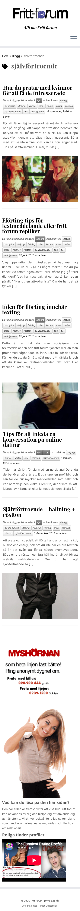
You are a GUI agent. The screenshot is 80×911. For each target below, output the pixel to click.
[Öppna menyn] (73, 38)
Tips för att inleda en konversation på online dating (32, 439)
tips (39, 100)
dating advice (12, 528)
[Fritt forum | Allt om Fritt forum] (40, 12)
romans (36, 458)
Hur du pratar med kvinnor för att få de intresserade (37, 90)
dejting (21, 106)
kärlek (18, 458)
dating (63, 100)
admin (6, 116)
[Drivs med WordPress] (57, 899)
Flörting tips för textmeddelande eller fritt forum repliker (34, 226)
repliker (16, 250)
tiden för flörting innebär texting (34, 309)
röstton (69, 106)
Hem (5, 56)
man (41, 106)
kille (40, 244)
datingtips (10, 106)
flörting (31, 244)
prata (59, 106)
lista (39, 452)
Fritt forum (36, 900)
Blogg (16, 56)
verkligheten (37, 111)
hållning (37, 528)
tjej (62, 250)
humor (8, 458)
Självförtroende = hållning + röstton (39, 511)
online (50, 106)
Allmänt (40, 239)
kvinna (32, 106)
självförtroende (12, 111)
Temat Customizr (47, 905)
